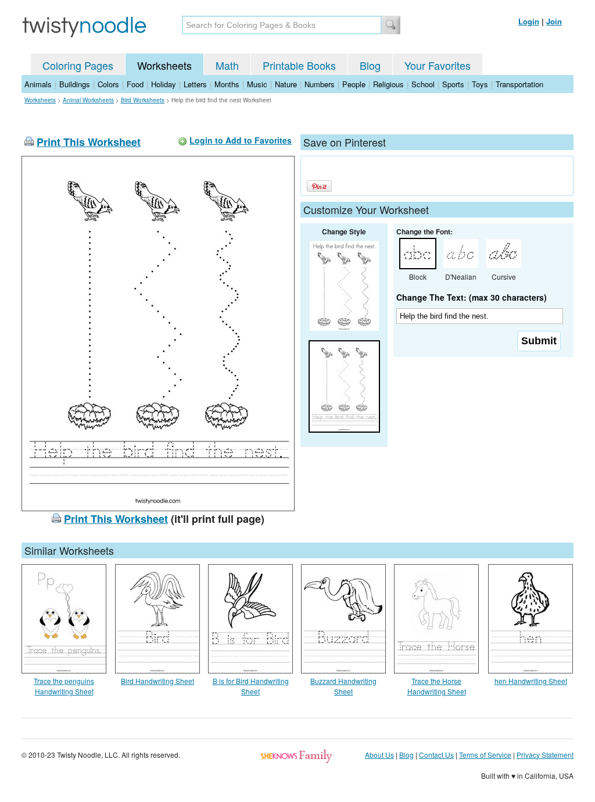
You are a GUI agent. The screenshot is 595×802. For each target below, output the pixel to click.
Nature (286, 84)
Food (135, 84)
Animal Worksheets (88, 100)
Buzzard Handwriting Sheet (343, 686)
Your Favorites (437, 65)
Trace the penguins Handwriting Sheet (64, 686)
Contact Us (436, 755)
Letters (195, 84)
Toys (480, 84)
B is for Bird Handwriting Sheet (251, 686)
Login (528, 21)
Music (257, 84)
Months (226, 84)
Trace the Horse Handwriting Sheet (436, 686)
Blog (370, 65)
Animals (38, 84)
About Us (379, 755)
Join (554, 21)
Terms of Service (485, 755)
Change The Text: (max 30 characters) (471, 297)
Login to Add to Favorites (240, 140)
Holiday (163, 84)
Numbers (319, 84)
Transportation (519, 84)
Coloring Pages (77, 65)
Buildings (74, 84)
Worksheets (164, 65)
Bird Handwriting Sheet (157, 681)
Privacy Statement (545, 755)
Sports (453, 84)
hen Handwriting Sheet (530, 681)
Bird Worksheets (142, 100)
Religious (388, 84)
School (423, 84)
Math (227, 65)
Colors (108, 84)
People (353, 84)
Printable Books (299, 65)
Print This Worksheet (89, 141)
